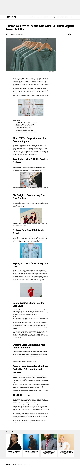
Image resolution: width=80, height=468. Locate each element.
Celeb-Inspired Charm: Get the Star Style (24, 130)
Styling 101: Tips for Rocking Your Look (24, 128)
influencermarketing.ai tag (30, 361)
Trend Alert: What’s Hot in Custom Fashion (25, 124)
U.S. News (40, 17)
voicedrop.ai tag (16, 361)
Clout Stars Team (13, 453)
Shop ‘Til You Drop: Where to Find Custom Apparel (26, 122)
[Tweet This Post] (69, 34)
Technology (52, 17)
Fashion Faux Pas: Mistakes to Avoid (23, 127)
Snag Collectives (26, 377)
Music (66, 17)
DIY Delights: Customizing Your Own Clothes (25, 125)
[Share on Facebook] (66, 34)
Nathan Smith (12, 34)
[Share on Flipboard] (71, 34)
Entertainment (60, 17)
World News (32, 17)
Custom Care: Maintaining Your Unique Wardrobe (26, 131)
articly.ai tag (22, 361)
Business (46, 17)
